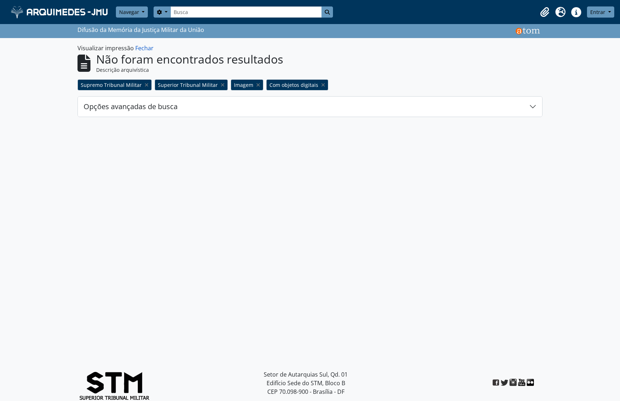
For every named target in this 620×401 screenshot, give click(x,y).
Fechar (144, 48)
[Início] (60, 12)
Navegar (130, 12)
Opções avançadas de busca (131, 106)
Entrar (598, 12)
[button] (545, 12)
